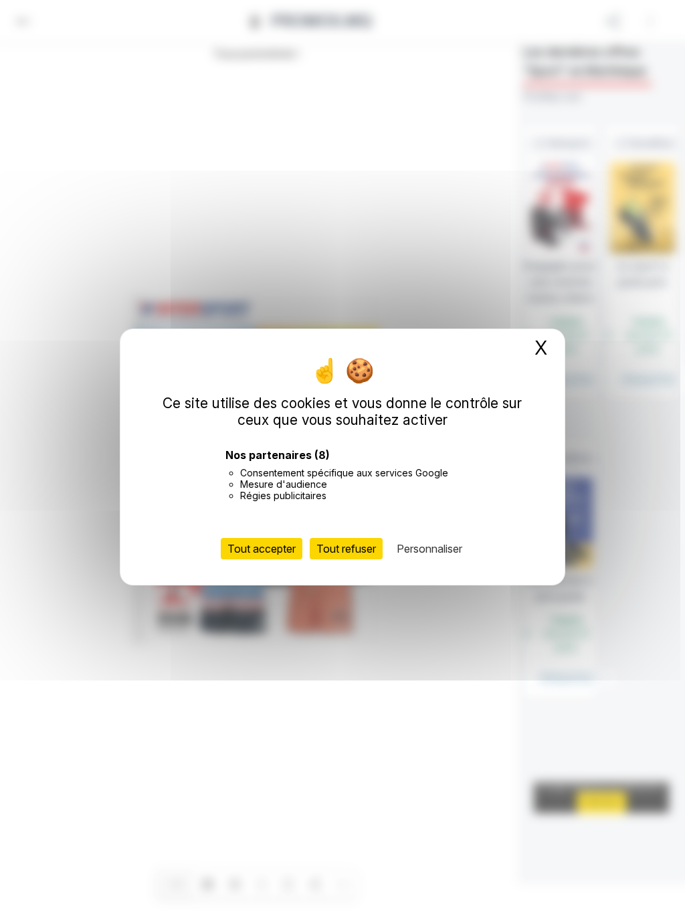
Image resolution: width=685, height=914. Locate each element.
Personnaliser (429, 548)
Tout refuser (346, 548)
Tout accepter (261, 548)
